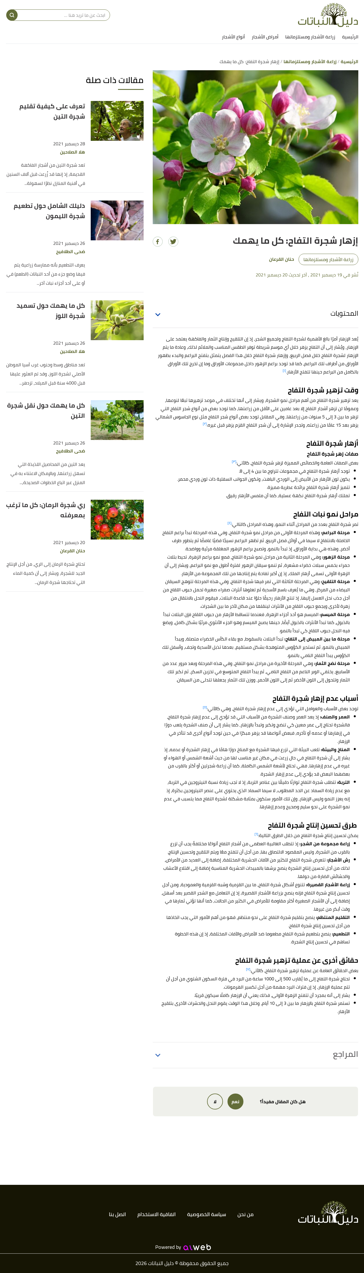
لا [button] (215, 1101)
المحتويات (344, 313)
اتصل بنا (117, 1214)
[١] (284, 370)
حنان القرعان (72, 551)
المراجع (345, 1054)
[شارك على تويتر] (173, 242)
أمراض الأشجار (265, 36)
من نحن (245, 1214)
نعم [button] (235, 1101)
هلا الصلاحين (72, 152)
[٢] (205, 423)
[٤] (229, 523)
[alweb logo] (197, 1247)
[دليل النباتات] (328, 15)
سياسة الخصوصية (206, 1214)
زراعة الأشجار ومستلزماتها (310, 36)
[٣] (234, 461)
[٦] (256, 834)
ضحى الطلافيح (70, 251)
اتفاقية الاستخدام (156, 1214)
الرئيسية (350, 36)
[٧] (248, 969)
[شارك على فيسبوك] (158, 242)
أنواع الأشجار (233, 36)
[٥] (205, 707)
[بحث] (12, 15)
